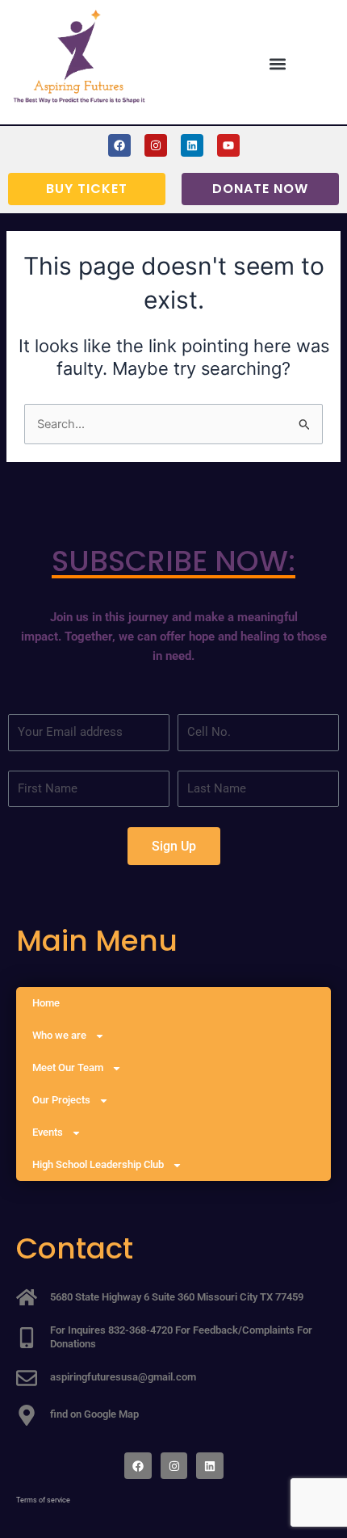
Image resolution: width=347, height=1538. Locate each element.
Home (46, 1003)
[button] (277, 63)
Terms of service (43, 1500)
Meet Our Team (67, 1067)
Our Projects (61, 1100)
